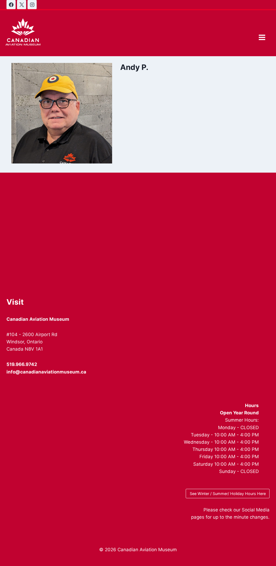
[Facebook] (11, 4)
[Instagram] (32, 4)
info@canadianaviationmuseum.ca (46, 372)
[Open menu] (262, 37)
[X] (21, 4)
